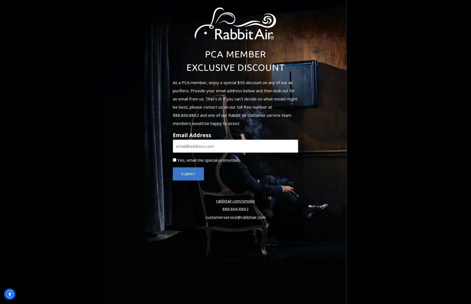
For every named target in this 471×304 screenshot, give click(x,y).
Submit (188, 174)
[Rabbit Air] (235, 22)
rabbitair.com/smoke (235, 201)
